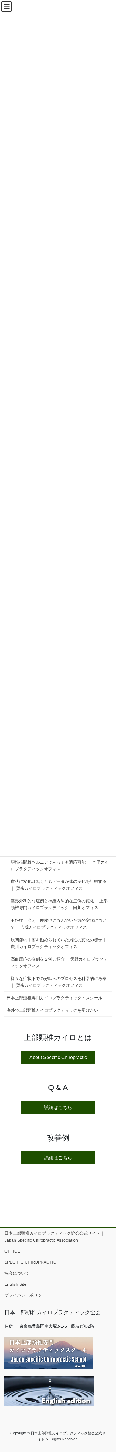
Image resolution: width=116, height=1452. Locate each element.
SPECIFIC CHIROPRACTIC (30, 1262)
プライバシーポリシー (25, 1295)
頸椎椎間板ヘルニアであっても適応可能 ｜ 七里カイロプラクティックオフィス (60, 865)
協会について (19, 1273)
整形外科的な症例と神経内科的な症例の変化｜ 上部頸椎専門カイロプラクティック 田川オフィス (59, 904)
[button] (58, 1057)
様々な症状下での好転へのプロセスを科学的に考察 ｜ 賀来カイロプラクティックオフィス (58, 982)
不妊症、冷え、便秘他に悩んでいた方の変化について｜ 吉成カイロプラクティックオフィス (58, 924)
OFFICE (12, 1251)
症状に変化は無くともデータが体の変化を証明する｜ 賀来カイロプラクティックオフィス (58, 885)
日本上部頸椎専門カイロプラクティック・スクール (54, 997)
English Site (15, 1284)
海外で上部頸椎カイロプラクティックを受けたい (52, 1010)
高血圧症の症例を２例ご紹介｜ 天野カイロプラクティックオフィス (59, 962)
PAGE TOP (107, 1403)
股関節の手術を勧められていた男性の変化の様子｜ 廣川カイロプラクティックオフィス (58, 943)
